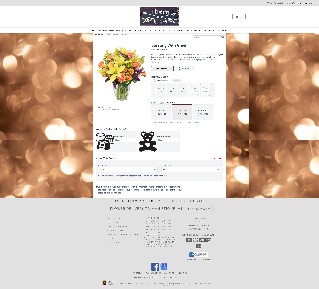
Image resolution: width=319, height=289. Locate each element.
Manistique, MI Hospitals (175, 273)
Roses (127, 30)
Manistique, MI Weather (145, 277)
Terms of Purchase (203, 283)
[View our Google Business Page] (164, 270)
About (207, 30)
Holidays (192, 30)
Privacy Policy (182, 283)
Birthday (140, 30)
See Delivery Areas (199, 209)
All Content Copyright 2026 (135, 283)
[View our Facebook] (155, 270)
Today (176, 80)
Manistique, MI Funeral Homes (146, 273)
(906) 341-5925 (310, 3)
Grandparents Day (109, 30)
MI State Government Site (172, 277)
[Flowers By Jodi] (159, 16)
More (221, 30)
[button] (239, 16)
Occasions (174, 30)
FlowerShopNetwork (161, 283)
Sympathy (155, 30)
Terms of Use (167, 285)
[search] (223, 36)
